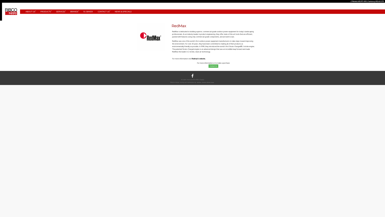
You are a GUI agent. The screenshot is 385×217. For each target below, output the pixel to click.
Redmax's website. (199, 59)
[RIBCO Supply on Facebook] (192, 75)
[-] (151, 37)
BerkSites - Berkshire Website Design (205, 82)
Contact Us (213, 66)
